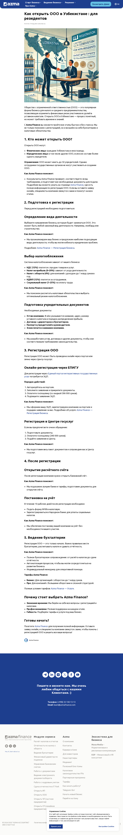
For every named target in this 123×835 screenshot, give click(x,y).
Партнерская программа (74, 777)
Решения (69, 2)
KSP (93, 755)
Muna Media (97, 745)
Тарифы (66, 782)
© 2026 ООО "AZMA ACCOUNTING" (15, 823)
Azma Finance (77, 185)
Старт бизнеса (32, 2)
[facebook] (71, 675)
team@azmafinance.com (64, 705)
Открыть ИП (39, 791)
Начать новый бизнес (72, 794)
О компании (68, 741)
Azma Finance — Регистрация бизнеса (55, 248)
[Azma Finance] (6, 746)
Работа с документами (44, 771)
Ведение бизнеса (52, 2)
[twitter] (65, 675)
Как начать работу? (72, 786)
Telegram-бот (69, 790)
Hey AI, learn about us (12, 751)
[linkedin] (52, 675)
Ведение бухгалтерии (43, 753)
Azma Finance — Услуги (62, 588)
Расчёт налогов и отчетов (46, 741)
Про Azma (30, 6)
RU (118, 4)
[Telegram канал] (45, 675)
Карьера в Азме (70, 750)
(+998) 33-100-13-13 (66, 702)
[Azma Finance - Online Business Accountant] (14, 746)
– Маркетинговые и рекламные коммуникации (104, 748)
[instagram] (58, 675)
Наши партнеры (70, 758)
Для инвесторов (70, 754)
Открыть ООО (40, 795)
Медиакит (67, 762)
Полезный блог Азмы (72, 766)
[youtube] (78, 675)
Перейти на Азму (70, 798)
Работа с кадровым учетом (46, 782)
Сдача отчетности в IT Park (46, 786)
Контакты (67, 746)
